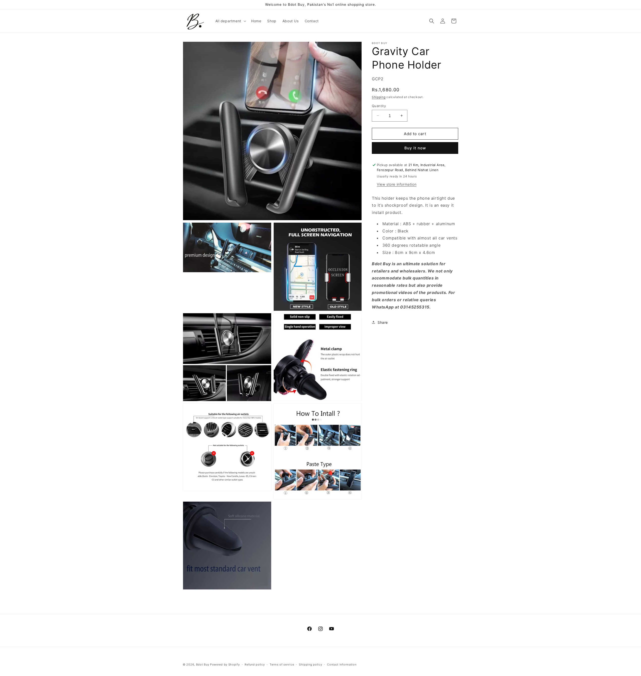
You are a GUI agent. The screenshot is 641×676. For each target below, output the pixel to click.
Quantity (379, 106)
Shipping (379, 97)
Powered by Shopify (225, 664)
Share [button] (383, 322)
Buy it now (415, 148)
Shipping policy (310, 664)
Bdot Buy (202, 664)
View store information (396, 184)
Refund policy (255, 664)
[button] (230, 21)
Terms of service (282, 664)
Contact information (341, 664)
